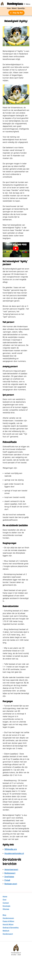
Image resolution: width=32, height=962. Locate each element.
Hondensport (8, 934)
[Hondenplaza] (2, 3)
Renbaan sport (10, 884)
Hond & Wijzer (8, 924)
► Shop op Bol (16, 13)
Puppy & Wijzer (8, 921)
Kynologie (6, 906)
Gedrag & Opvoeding (10, 927)
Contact (6, 903)
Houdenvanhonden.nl (14, 853)
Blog (4, 915)
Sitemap (6, 909)
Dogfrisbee (9, 877)
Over (4, 900)
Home (5, 896)
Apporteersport (11, 869)
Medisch (6, 931)
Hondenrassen (8, 918)
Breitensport (9, 873)
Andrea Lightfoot (24, 102)
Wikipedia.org (10, 849)
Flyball (7, 880)
